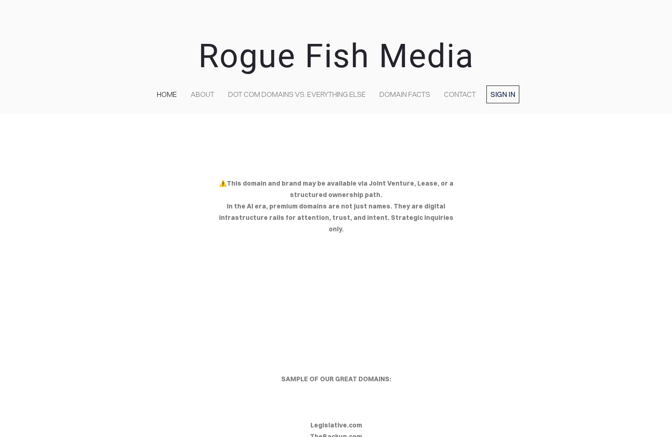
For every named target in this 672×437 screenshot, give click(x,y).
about (202, 94)
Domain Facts (404, 94)
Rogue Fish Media (336, 56)
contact (460, 94)
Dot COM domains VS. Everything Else (297, 94)
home (167, 94)
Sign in (503, 94)
